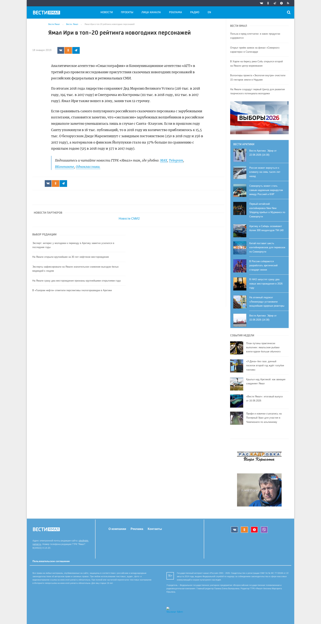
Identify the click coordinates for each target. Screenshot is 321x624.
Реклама (175, 12)
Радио (194, 12)
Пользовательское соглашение (51, 561)
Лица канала (151, 12)
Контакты (155, 528)
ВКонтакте (64, 167)
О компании (117, 528)
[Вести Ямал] (47, 13)
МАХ (163, 160)
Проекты (127, 12)
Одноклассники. (88, 167)
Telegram (176, 160)
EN (209, 12)
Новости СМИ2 (129, 218)
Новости (106, 12)
